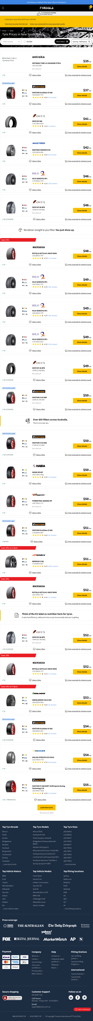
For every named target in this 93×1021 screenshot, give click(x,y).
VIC (65, 895)
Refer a (37, 974)
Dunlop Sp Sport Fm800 (42, 863)
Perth (65, 886)
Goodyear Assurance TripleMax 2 (45, 860)
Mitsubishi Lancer (39, 902)
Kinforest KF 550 (39, 835)
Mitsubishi (6, 889)
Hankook (5, 848)
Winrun (5, 831)
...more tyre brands (9, 864)
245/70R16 (68, 841)
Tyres (11, 31)
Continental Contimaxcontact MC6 (46, 857)
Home (4, 31)
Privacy (37, 971)
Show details (82, 66)
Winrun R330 (37, 831)
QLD (65, 899)
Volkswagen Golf (39, 899)
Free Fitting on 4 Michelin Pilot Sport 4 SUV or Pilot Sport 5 (46, 2)
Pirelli (4, 835)
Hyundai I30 (37, 886)
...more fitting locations (72, 908)
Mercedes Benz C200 (40, 892)
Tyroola (36, 962)
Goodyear (6, 861)
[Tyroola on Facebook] (77, 997)
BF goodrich (6, 851)
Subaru (4, 895)
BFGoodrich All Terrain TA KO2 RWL (46, 850)
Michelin (5, 844)
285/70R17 (68, 857)
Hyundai (5, 892)
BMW (4, 876)
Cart (92, 6)
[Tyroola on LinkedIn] (71, 997)
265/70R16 (68, 848)
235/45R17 (68, 838)
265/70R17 (68, 851)
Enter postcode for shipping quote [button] (79, 75)
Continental (6, 854)
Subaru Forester (39, 905)
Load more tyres (46, 807)
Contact (55, 956)
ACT (65, 902)
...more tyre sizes (70, 864)
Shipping (54, 964)
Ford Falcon (37, 876)
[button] (51, 68)
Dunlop (5, 857)
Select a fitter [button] (36, 75)
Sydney (66, 876)
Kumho (5, 838)
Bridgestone (6, 841)
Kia (3, 905)
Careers (34, 959)
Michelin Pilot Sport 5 (41, 847)
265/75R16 (68, 854)
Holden (5, 902)
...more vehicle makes (10, 908)
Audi (4, 899)
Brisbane (67, 882)
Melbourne (68, 879)
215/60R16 (68, 835)
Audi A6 (35, 889)
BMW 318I (36, 895)
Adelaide (67, 889)
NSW (65, 892)
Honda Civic (37, 879)
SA (64, 905)
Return (53, 968)
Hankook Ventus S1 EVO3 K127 (44, 854)
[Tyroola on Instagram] (84, 997)
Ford (4, 879)
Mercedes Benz (7, 886)
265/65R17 (68, 844)
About (35, 956)
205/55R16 (68, 831)
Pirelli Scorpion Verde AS (42, 838)
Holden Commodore (40, 882)
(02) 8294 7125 (37, 995)
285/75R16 (68, 861)
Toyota (4, 882)
